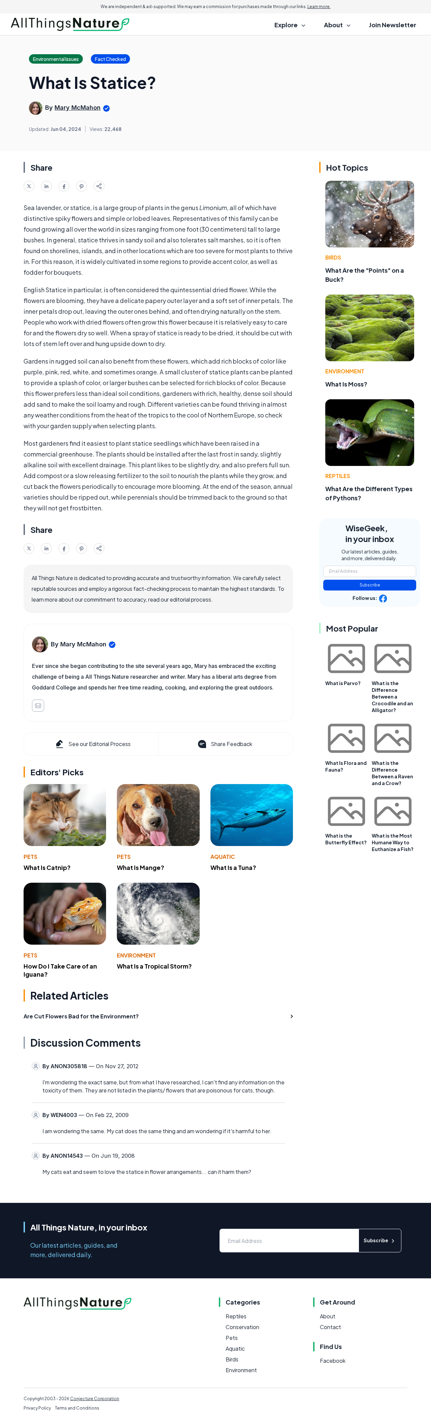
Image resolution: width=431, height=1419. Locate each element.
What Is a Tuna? (233, 867)
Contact (330, 1326)
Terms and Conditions (77, 1408)
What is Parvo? (343, 683)
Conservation (242, 1326)
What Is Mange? (140, 867)
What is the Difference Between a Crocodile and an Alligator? (392, 696)
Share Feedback (231, 743)
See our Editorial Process (99, 743)
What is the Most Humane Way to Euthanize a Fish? (392, 842)
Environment (136, 955)
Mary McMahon (78, 107)
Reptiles (337, 475)
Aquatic (222, 856)
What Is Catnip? (47, 867)
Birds (333, 257)
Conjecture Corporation (94, 1398)
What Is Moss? (346, 384)
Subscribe (370, 584)
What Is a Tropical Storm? (154, 966)
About (327, 1316)
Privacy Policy (37, 1408)
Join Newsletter (392, 25)
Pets (30, 856)
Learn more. (319, 6)
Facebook (332, 1360)
